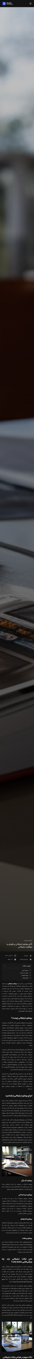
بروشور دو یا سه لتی (24, 973)
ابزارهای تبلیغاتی (28, 940)
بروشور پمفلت (25, 978)
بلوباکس (26, 956)
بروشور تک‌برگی (25, 970)
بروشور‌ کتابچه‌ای (24, 975)
